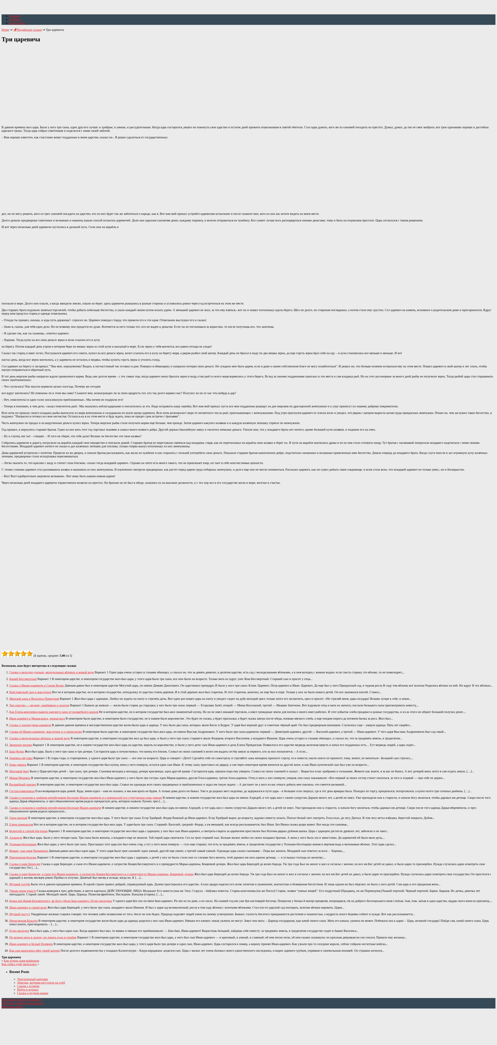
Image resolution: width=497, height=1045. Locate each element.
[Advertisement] (248, 82)
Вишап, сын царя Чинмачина (28, 850)
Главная (14, 16)
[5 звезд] (29, 653)
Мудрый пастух (19, 914)
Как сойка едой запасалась (19, 964)
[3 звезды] (17, 653)
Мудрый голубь (19, 884)
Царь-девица (17, 764)
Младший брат (19, 771)
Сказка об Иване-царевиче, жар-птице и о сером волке (45, 731)
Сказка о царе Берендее (24, 864)
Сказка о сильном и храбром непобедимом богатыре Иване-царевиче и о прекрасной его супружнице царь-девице (85, 797)
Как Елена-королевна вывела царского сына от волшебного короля (53, 712)
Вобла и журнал (27, 989)
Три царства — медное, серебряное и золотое (39, 705)
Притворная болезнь (22, 857)
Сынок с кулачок (28, 986)
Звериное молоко (20, 745)
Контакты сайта (12, 1006)
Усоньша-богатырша (22, 844)
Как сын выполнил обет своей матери (34, 950)
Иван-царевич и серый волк (28, 907)
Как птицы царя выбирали (21, 960)
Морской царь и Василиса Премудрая (34, 698)
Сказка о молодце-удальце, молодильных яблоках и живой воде (51, 672)
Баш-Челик (16, 751)
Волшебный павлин (22, 784)
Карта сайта (17, 23)
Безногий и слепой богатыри (28, 831)
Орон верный (18, 818)
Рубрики (15, 19)
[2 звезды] (11, 653)
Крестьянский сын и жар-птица (30, 692)
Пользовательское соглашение (22, 999)
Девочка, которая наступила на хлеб (41, 982)
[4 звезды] (23, 653)
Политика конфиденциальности (23, 1003)
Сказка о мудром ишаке (32, 993)
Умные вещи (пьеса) (22, 890)
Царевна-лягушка (21, 758)
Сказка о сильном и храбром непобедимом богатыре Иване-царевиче (55, 807)
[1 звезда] (5, 653)
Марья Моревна (19, 778)
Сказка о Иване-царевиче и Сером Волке (36, 685)
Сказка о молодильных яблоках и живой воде (39, 738)
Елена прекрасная (21, 824)
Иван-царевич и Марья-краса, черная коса (37, 718)
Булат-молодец (19, 930)
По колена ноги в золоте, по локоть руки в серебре (42, 937)
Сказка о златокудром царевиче (30, 725)
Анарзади (15, 837)
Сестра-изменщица (22, 791)
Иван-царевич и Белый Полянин (31, 944)
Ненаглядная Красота (23, 920)
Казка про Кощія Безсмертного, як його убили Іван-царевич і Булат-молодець (60, 901)
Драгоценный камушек (32, 979)
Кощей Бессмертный (23, 679)
